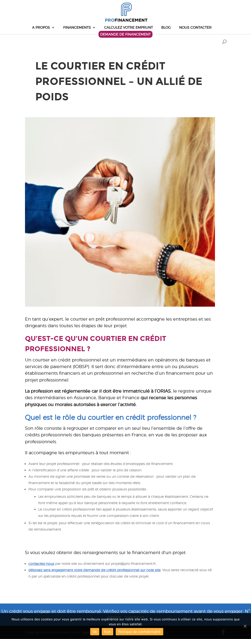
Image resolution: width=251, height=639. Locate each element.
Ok (95, 632)
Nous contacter (195, 27)
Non (107, 632)
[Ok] (244, 626)
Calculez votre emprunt (128, 27)
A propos (41, 27)
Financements (77, 27)
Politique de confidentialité (139, 632)
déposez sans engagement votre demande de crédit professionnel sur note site (94, 570)
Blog (166, 27)
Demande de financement (125, 34)
